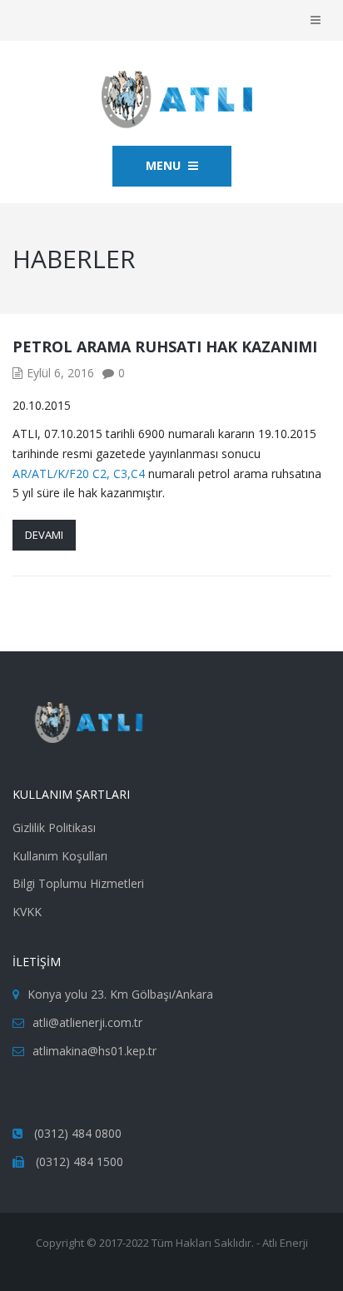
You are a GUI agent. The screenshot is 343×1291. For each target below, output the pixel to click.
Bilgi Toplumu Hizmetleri (78, 883)
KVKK (27, 912)
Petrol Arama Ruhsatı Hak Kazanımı (164, 346)
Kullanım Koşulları (59, 856)
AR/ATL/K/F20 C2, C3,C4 (78, 473)
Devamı (44, 534)
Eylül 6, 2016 (60, 373)
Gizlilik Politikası (54, 827)
